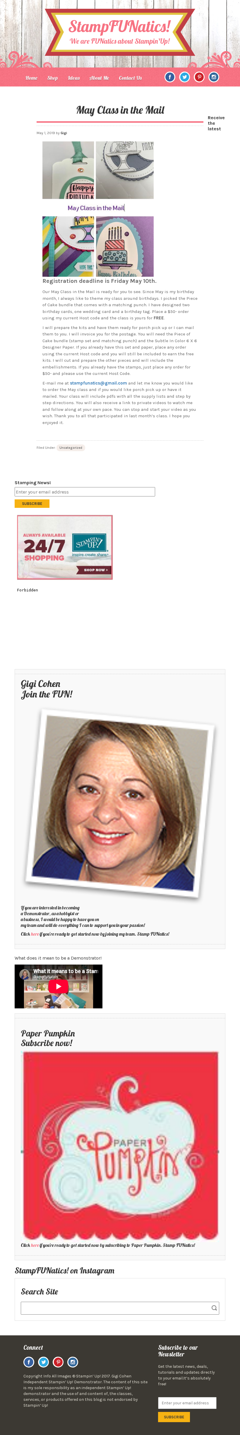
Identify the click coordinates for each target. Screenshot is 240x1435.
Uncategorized (70, 448)
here (35, 934)
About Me (99, 78)
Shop (52, 78)
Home (31, 78)
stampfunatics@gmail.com (99, 383)
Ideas (74, 78)
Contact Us (130, 78)
